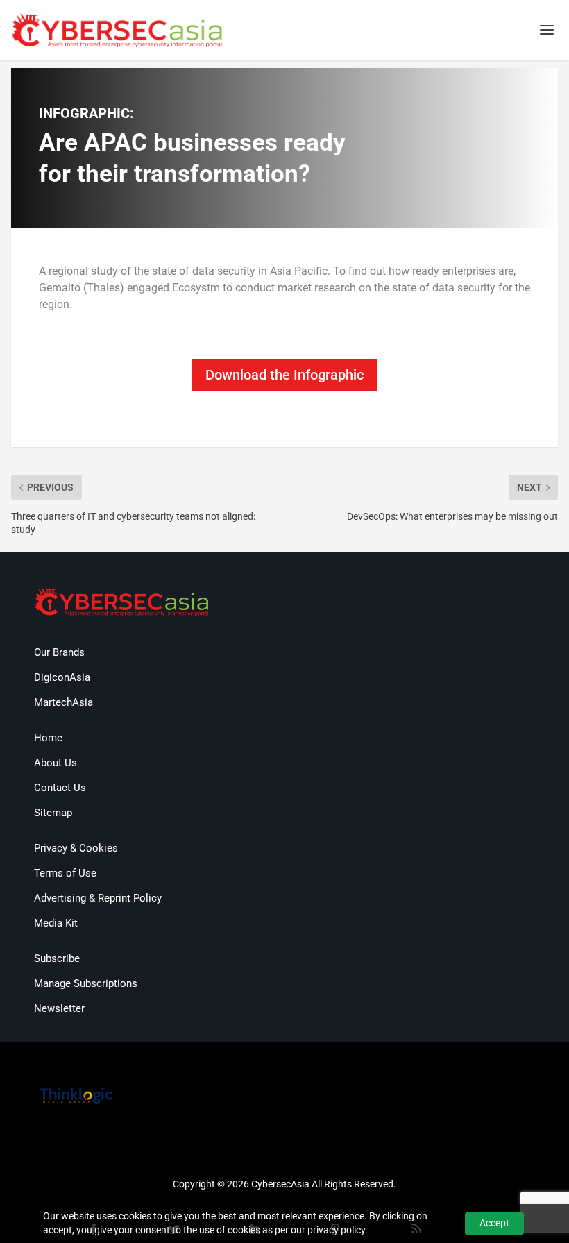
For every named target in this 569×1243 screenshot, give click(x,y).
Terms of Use (65, 873)
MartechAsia (63, 702)
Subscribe (57, 958)
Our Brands (59, 652)
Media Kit (56, 923)
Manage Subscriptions (85, 983)
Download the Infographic (284, 374)
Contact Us (60, 787)
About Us (55, 762)
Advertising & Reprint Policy (98, 898)
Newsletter (59, 1008)
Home (48, 738)
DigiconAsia (62, 677)
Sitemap (53, 812)
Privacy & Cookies (76, 848)
